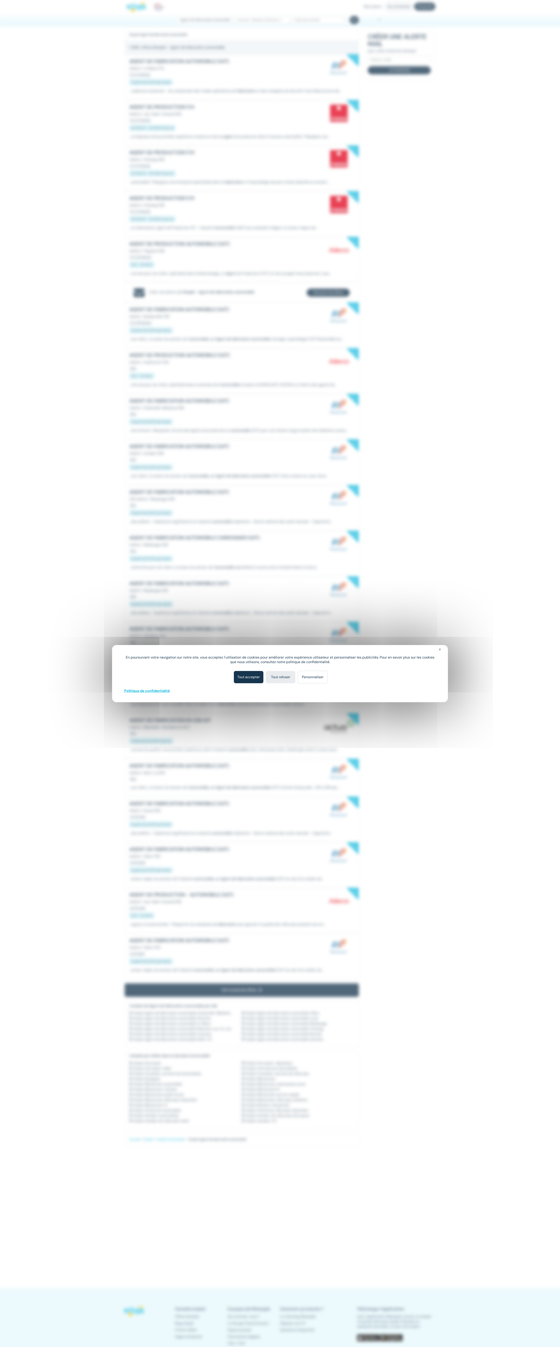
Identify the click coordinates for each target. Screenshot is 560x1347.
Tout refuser (280, 677)
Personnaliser (313, 677)
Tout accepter (248, 677)
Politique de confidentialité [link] (147, 690)
